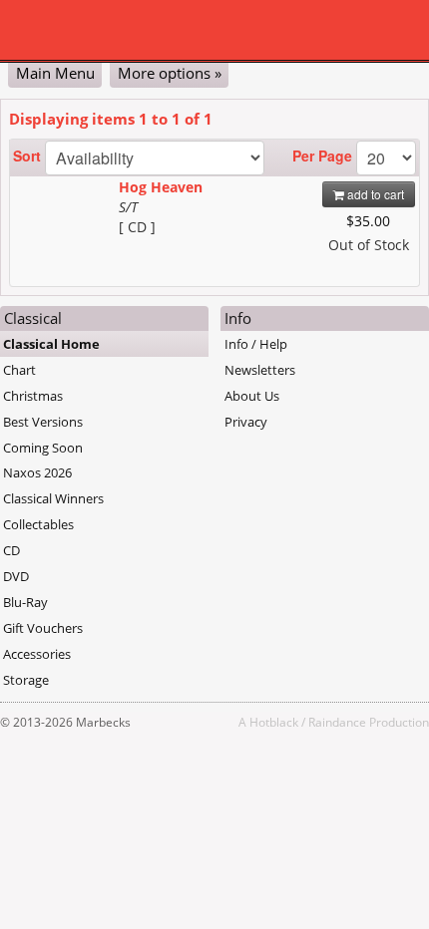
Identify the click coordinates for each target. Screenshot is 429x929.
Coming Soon (43, 448)
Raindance (337, 722)
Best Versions (43, 422)
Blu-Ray (25, 602)
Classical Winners (53, 498)
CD (11, 550)
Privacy (245, 422)
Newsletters (259, 370)
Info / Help (255, 344)
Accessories (37, 654)
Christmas (33, 396)
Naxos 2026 (37, 472)
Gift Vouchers (43, 628)
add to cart (374, 193)
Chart (19, 370)
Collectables (38, 524)
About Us (251, 396)
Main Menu (55, 73)
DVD (16, 576)
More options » (169, 73)
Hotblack (273, 722)
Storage (26, 680)
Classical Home (51, 344)
